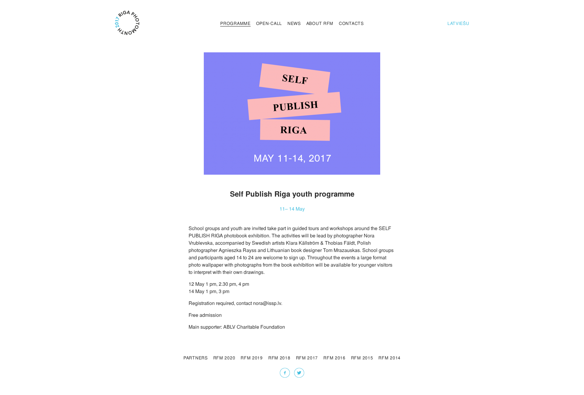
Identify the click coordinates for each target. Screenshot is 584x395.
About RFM (319, 23)
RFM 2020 (224, 358)
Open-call (269, 23)
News (294, 23)
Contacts (351, 23)
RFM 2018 (279, 358)
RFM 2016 (334, 358)
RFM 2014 (389, 358)
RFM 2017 (307, 358)
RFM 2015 (362, 358)
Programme (235, 23)
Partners (195, 358)
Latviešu (458, 23)
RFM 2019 (252, 358)
